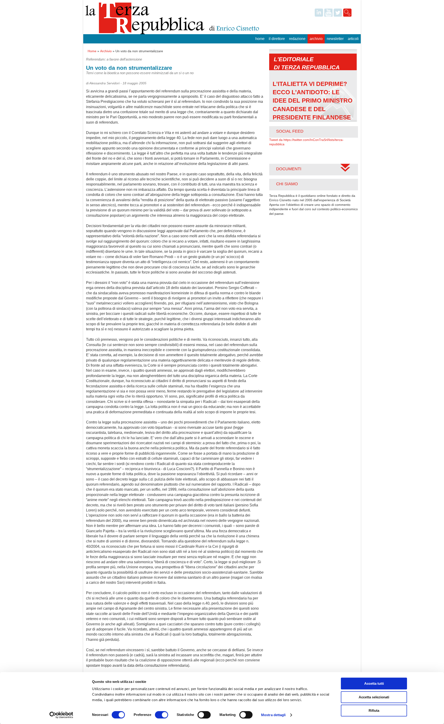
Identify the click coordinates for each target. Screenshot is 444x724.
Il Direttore (277, 39)
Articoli (353, 39)
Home (260, 39)
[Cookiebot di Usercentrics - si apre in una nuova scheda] (61, 715)
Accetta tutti (374, 683)
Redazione (297, 39)
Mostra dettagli (273, 715)
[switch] (161, 714)
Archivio (316, 39)
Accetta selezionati (374, 697)
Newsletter (335, 39)
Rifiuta (374, 710)
